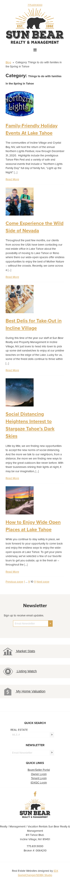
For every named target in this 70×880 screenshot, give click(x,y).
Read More (12, 179)
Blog (8, 62)
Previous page (14, 581)
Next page (43, 581)
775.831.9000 (35, 5)
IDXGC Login (39, 782)
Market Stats (25, 651)
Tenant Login (39, 778)
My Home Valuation (30, 691)
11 (35, 581)
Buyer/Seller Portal (39, 769)
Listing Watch (26, 671)
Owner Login (39, 774)
